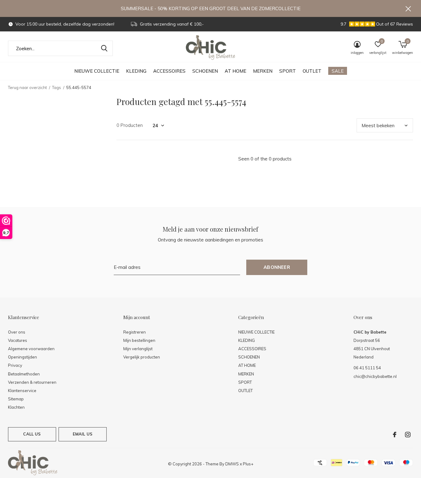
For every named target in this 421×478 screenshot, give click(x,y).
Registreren (134, 332)
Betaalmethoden (24, 373)
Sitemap (16, 398)
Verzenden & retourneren (32, 382)
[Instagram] (408, 434)
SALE (338, 71)
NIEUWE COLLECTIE (96, 71)
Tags (56, 87)
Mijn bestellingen (139, 340)
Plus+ (248, 463)
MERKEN (262, 71)
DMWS (232, 463)
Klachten (16, 407)
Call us (32, 433)
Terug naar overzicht (27, 87)
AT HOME (235, 71)
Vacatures (17, 340)
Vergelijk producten (141, 356)
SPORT (287, 71)
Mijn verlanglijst (138, 348)
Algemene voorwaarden (31, 348)
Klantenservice (22, 390)
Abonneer (277, 267)
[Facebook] (394, 434)
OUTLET (312, 71)
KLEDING (136, 71)
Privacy (15, 365)
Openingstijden (22, 356)
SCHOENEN (205, 71)
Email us (82, 433)
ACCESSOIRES (169, 71)
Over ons (16, 332)
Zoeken (104, 48)
